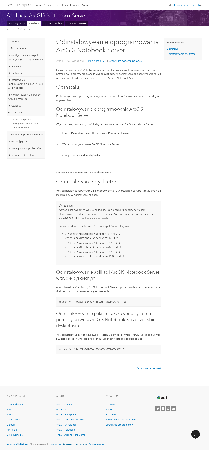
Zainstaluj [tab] (16, 66)
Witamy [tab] (15, 41)
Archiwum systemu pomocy (125, 60)
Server (10, 414)
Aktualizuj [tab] (16, 105)
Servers (48, 5)
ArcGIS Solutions (65, 429)
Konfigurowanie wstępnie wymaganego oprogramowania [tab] (25, 57)
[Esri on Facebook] (163, 408)
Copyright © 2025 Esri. (18, 444)
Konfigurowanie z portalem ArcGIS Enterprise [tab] (24, 96)
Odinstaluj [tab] (16, 112)
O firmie (110, 404)
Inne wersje (94, 60)
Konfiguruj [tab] (16, 73)
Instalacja (34, 23)
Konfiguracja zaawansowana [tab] (27, 134)
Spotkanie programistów (119, 424)
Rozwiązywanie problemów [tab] (26, 148)
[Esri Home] (162, 397)
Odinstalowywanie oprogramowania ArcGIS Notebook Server (25, 123)
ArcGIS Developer (66, 424)
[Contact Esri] (173, 408)
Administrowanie (76, 23)
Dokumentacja (15, 434)
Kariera (110, 409)
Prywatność (55, 444)
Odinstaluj (25, 29)
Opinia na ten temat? (149, 368)
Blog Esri (111, 414)
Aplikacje (87, 5)
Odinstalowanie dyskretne (181, 53)
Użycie (47, 23)
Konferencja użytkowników (121, 419)
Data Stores (61, 5)
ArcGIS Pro (62, 409)
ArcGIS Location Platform (70, 419)
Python (59, 23)
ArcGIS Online (64, 404)
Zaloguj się (183, 5)
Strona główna (16, 23)
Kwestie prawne (96, 444)
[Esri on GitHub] (168, 408)
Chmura (74, 5)
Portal (38, 5)
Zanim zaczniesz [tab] (20, 48)
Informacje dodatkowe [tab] (23, 155)
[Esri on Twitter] (157, 408)
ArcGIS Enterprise (19, 5)
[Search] (170, 4)
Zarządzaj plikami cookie (75, 444)
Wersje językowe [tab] (20, 141)
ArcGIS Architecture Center (71, 434)
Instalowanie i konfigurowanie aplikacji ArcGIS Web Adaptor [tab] (25, 83)
